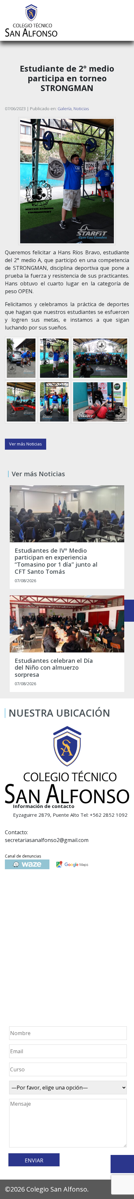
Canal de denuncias (23, 856)
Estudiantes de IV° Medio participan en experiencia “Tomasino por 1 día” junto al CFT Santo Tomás (56, 561)
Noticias (81, 108)
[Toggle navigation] (124, 20)
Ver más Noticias (25, 444)
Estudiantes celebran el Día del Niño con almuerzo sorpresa (54, 667)
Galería (65, 108)
